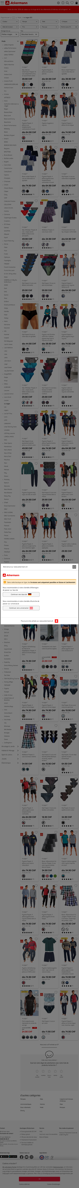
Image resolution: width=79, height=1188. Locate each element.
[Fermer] (74, 567)
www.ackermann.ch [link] (46, 621)
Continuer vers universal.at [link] (18, 608)
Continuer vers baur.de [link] (19, 594)
